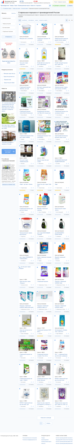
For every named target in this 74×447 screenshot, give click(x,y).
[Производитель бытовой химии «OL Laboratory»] (49, 382)
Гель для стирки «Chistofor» (24, 63)
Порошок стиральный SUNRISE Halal (60, 282)
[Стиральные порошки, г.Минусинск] (50, 163)
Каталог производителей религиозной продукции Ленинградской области (64, 443)
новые (36, 20)
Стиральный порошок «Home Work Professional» (26, 112)
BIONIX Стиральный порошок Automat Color (61, 379)
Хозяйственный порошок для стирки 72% (61, 63)
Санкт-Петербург (42, 212)
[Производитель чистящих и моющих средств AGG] (31, 163)
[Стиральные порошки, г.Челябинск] (50, 66)
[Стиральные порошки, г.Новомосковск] (33, 285)
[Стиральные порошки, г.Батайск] (68, 163)
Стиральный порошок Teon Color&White (44, 136)
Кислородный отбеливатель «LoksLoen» (61, 330)
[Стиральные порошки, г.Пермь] (50, 260)
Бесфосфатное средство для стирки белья (43, 63)
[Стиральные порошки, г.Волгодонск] (33, 42)
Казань (22, 212)
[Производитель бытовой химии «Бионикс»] (31, 357)
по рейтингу (24, 20)
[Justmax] (49, 115)
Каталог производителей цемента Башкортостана (64, 441)
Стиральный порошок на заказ (26, 355)
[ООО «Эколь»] (31, 187)
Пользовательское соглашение (30, 437)
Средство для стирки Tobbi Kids (44, 185)
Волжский (23, 357)
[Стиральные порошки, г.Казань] (33, 212)
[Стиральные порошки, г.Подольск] (33, 236)
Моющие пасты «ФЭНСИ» (26, 38)
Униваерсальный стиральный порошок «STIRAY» (61, 88)
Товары (12, 5)
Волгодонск (23, 42)
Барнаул (58, 139)
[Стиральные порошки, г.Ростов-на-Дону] (68, 42)
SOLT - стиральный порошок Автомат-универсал (61, 355)
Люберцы (58, 66)
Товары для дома (16, 8)
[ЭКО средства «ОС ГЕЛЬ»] (49, 236)
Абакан (22, 139)
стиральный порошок (42, 281)
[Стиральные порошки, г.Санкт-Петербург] (50, 212)
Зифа (56, 184)
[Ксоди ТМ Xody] (49, 333)
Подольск (23, 236)
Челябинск (41, 66)
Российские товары (7, 8)
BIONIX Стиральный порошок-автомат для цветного (26, 403)
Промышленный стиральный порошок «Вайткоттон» (26, 233)
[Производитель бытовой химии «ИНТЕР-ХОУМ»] (66, 42)
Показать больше (46, 417)
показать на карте (43, 20)
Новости (33, 5)
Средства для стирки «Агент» (60, 209)
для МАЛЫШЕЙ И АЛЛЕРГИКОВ (59, 233)
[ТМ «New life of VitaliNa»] (31, 139)
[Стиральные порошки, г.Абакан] (33, 139)
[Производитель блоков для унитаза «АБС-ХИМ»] (66, 163)
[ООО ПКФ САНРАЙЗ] (49, 285)
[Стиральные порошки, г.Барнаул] (68, 139)
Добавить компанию (59, 5)
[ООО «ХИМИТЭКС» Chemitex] (31, 236)
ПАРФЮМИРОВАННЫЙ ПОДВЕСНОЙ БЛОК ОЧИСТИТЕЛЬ (61, 161)
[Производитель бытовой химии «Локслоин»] (66, 333)
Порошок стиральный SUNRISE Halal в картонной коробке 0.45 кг (26, 306)
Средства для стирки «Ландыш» (25, 282)
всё (20, 20)
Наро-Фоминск (59, 333)
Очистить (13, 13)
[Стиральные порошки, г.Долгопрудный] (68, 212)
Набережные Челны (43, 285)
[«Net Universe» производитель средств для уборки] (49, 66)
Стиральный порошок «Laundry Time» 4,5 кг (42, 355)
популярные (31, 20)
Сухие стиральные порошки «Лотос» (44, 258)
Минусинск (41, 163)
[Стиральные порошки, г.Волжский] (33, 357)
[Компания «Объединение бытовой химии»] (31, 285)
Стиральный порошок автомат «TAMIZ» (26, 379)
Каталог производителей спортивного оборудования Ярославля (64, 437)
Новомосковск (24, 285)
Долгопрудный (59, 212)
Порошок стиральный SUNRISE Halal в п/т (42, 306)
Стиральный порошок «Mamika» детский (25, 88)
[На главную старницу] (1, 8)
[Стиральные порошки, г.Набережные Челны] (50, 285)
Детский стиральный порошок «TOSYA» (44, 88)
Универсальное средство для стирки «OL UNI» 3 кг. (61, 403)
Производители (5, 5)
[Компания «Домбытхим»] (66, 260)
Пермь (40, 260)
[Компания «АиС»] (66, 212)
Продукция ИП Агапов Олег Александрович (64, 439)
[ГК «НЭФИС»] (31, 212)
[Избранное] (50, 5)
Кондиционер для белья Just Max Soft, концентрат (44, 112)
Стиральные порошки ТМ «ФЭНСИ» (43, 39)
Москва (40, 115)
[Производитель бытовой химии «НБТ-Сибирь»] (66, 115)
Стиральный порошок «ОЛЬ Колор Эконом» (44, 379)
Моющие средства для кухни (10, 73)
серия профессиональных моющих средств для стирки (61, 136)
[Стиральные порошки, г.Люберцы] (68, 66)
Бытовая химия (24, 8)
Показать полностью (8, 184)
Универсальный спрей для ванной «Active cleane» (61, 39)
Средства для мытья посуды (10, 76)
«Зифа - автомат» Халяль (26, 184)
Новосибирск (24, 90)
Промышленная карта (24, 5)
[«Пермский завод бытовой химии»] (49, 260)
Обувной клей (7, 79)
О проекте (38, 5)
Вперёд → (49, 423)
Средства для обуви (9, 82)
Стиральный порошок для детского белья (26, 209)
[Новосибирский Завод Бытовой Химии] (31, 90)
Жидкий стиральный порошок (42, 209)
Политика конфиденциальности (30, 439)
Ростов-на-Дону (59, 42)
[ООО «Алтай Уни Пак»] (66, 139)
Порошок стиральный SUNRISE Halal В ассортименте (60, 306)
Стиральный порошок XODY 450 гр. (44, 330)
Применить (8, 36)
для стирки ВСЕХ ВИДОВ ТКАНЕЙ (43, 233)
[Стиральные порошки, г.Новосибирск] (33, 90)
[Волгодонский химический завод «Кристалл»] (31, 42)
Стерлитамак (24, 187)
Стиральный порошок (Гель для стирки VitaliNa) (26, 136)
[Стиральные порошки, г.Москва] (50, 115)
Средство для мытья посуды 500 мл (26, 330)
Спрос (16, 5)
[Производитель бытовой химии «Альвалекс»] (31, 333)
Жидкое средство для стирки (43, 160)
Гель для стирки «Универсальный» (24, 160)
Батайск (58, 163)
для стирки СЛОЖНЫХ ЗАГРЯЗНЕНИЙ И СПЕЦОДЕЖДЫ (26, 258)
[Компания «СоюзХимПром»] (49, 212)
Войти (70, 5)
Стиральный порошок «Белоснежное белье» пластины (61, 112)
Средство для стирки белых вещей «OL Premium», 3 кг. (44, 403)
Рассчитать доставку (8, 151)
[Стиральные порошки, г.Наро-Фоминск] (68, 333)
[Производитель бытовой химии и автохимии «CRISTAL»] (49, 163)
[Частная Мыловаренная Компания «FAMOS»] (66, 66)
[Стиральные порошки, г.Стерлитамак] (33, 187)
